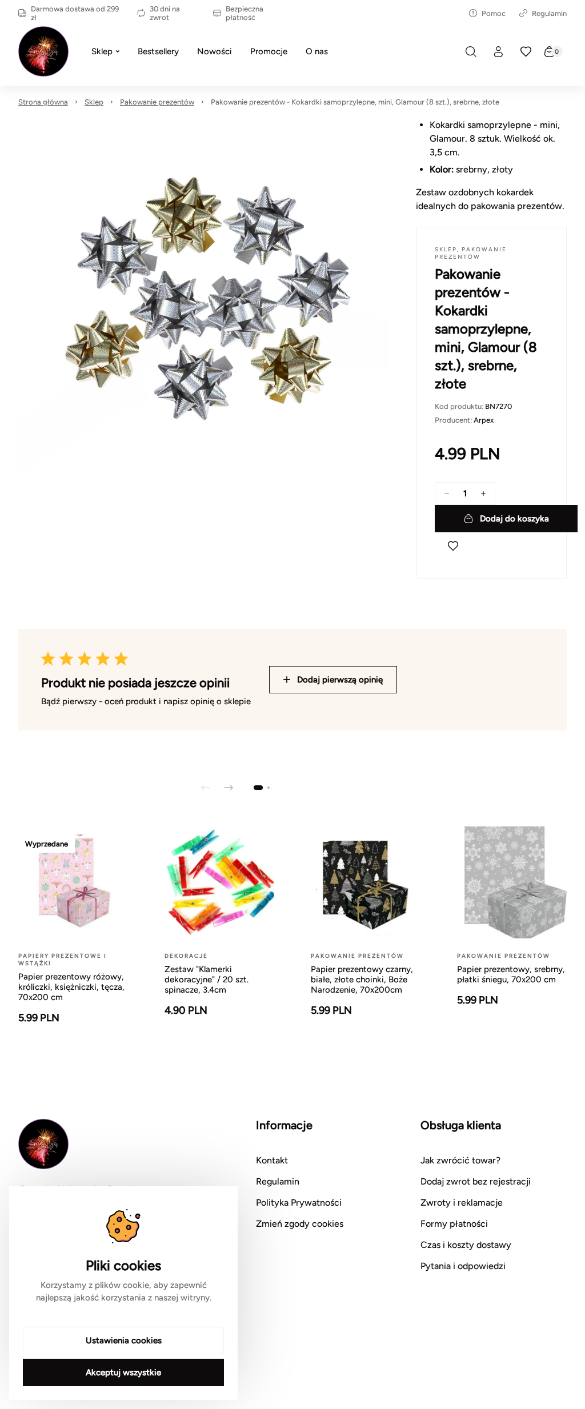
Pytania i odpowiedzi (463, 1266)
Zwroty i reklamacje (461, 1202)
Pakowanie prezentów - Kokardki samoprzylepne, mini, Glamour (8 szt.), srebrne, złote (355, 102)
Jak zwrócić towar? (460, 1160)
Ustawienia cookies (124, 1340)
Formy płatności (454, 1223)
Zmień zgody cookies (299, 1223)
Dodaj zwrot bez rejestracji (475, 1181)
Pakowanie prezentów (157, 102)
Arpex (484, 420)
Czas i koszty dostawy (465, 1244)
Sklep (94, 102)
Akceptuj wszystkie (123, 1372)
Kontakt (272, 1160)
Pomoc (494, 13)
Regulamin (549, 13)
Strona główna (43, 102)
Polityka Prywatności (299, 1202)
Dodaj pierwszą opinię (340, 680)
